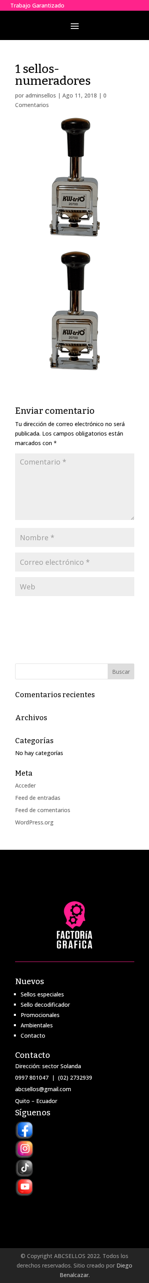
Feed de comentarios (42, 810)
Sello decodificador (45, 1004)
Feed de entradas (37, 797)
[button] (74, 310)
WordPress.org (34, 822)
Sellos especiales (42, 994)
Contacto (33, 1035)
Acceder (25, 785)
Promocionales (40, 1015)
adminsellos (40, 95)
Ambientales (37, 1025)
